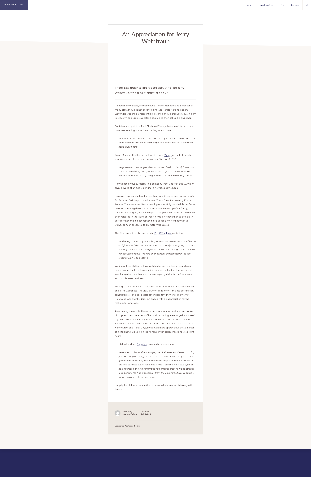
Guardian (142, 344)
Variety (168, 155)
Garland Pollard (14, 5)
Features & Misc (132, 426)
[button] (307, 5)
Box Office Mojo (163, 233)
